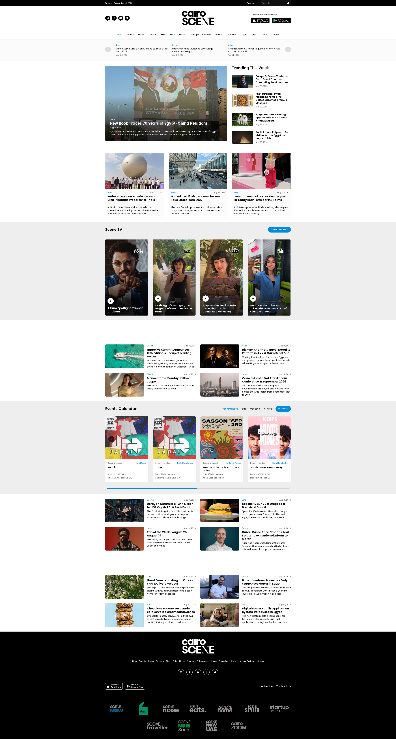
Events (130, 35)
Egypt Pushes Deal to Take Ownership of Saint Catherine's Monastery (219, 308)
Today (244, 408)
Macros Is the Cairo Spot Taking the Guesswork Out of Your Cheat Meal (268, 308)
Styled (244, 35)
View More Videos (278, 229)
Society (152, 35)
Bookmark (252, 3)
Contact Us (283, 686)
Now (119, 35)
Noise (182, 35)
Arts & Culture (259, 35)
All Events (282, 408)
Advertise (267, 686)
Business (119, 45)
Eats (172, 35)
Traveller (231, 35)
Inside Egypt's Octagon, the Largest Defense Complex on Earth (173, 308)
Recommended (229, 408)
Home (218, 35)
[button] (288, 49)
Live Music (141, 463)
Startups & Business (200, 35)
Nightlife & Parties (185, 463)
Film (163, 35)
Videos (275, 35)
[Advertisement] (198, 332)
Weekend (255, 408)
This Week (267, 408)
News (141, 35)
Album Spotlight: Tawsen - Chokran (127, 309)
